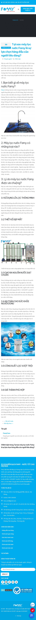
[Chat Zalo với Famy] (32, 605)
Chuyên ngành (8, 59)
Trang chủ (15, 20)
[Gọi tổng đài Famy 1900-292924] (32, 610)
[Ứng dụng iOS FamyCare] (16, 582)
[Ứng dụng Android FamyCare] (12, 582)
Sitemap (19, 615)
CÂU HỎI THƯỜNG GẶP (23, 2)
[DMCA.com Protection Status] (7, 590)
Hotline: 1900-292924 (10, 497)
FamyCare (6, 433)
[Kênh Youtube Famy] (6, 582)
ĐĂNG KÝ (5, 574)
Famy (2, 90)
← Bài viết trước (8, 421)
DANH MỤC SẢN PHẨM (28, 9)
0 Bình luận (18, 59)
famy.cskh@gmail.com (10, 501)
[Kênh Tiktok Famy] (9, 582)
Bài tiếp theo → (8, 423)
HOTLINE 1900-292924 (8, 2)
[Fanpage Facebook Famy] (2, 582)
